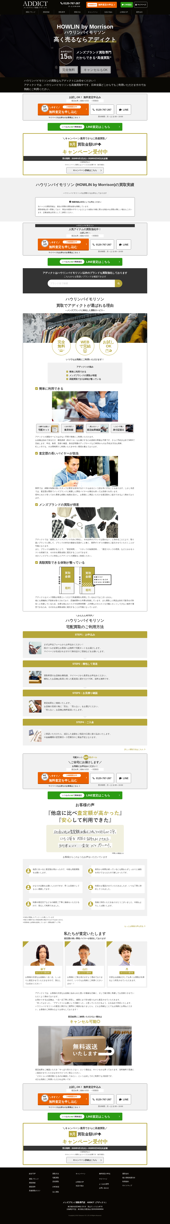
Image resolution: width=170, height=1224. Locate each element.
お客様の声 (124, 12)
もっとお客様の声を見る (133, 926)
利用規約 (125, 1181)
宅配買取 (55, 1178)
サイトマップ (127, 1185)
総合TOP (32, 1174)
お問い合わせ (104, 1188)
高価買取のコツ (34, 1191)
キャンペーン (93, 12)
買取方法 (77, 12)
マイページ (141, 5)
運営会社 (139, 12)
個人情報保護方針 (128, 1178)
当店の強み (108, 12)
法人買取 (55, 1192)
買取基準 (61, 12)
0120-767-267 (71, 3)
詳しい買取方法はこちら (133, 749)
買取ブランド (30, 12)
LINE (125, 109)
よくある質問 (104, 1184)
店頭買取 (55, 1181)
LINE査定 (128, 5)
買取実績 (46, 12)
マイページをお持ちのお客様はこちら (63, 117)
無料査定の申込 (100, 4)
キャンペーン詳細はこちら (85, 170)
